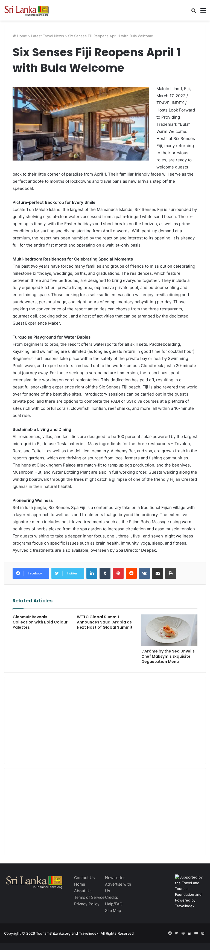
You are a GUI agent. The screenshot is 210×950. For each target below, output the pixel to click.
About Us (82, 890)
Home (21, 36)
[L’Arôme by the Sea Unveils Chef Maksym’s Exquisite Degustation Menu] (169, 630)
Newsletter (115, 877)
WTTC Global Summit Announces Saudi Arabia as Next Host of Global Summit (105, 622)
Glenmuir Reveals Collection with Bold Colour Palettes (40, 622)
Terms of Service (89, 897)
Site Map (113, 910)
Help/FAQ (113, 904)
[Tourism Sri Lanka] (30, 10)
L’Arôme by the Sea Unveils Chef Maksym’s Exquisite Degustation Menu (168, 656)
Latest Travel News (47, 36)
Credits (111, 897)
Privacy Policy (87, 904)
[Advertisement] (105, 719)
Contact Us (84, 877)
